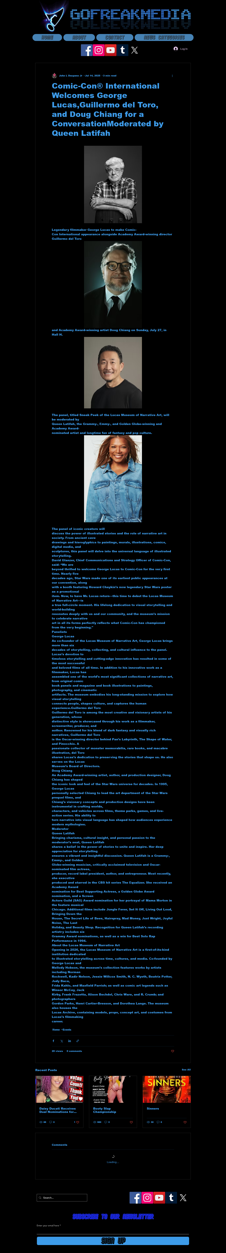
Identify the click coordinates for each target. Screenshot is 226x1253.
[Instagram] (99, 50)
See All (186, 1069)
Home (56, 1029)
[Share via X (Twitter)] (61, 1040)
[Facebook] (87, 50)
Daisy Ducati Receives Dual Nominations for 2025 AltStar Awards (57, 1110)
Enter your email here (48, 1225)
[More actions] (172, 76)
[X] (134, 50)
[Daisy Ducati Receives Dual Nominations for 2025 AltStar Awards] (59, 1089)
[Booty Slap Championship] (113, 1089)
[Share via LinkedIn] (69, 1040)
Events (67, 1029)
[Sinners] (167, 1089)
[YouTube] (110, 50)
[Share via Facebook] (53, 1040)
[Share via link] (77, 1040)
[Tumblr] (122, 50)
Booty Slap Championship (104, 1110)
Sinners (153, 1108)
